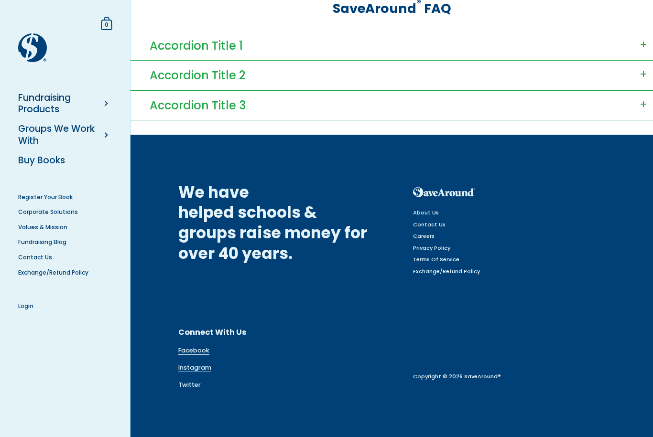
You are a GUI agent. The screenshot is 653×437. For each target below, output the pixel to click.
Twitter (189, 385)
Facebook (193, 350)
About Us (426, 212)
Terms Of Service (436, 259)
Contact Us (429, 224)
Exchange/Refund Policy (446, 271)
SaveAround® (482, 376)
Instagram (194, 367)
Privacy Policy (431, 248)
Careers (424, 236)
